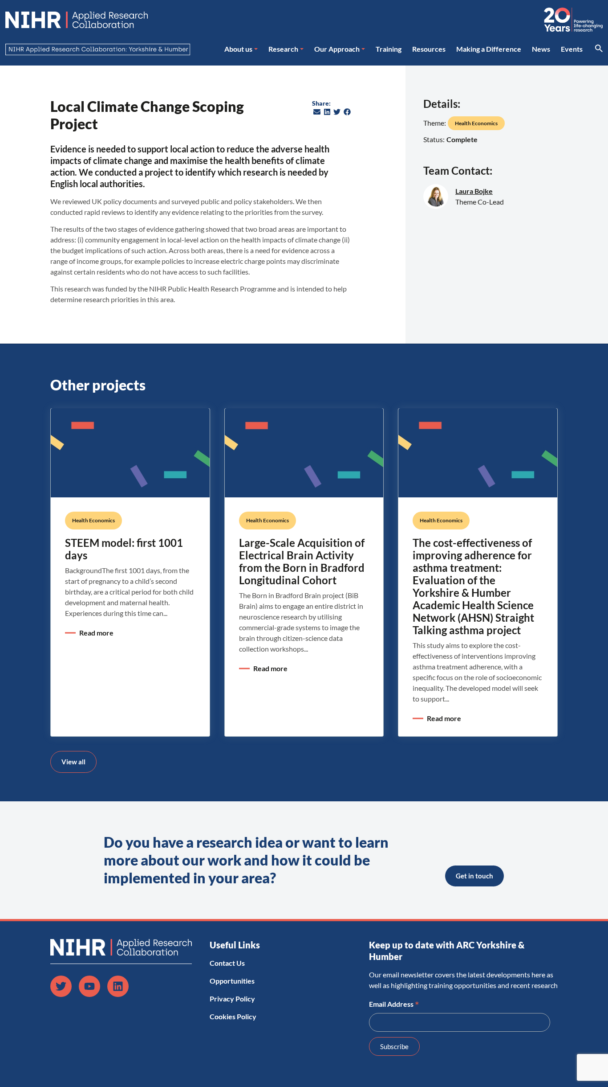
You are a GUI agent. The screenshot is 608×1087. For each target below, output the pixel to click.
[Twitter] (61, 986)
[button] (317, 111)
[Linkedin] (118, 986)
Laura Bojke (474, 191)
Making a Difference (488, 49)
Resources (429, 49)
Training (388, 49)
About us (238, 49)
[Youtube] (89, 986)
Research (283, 49)
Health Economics (476, 123)
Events (572, 49)
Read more (96, 632)
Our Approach (337, 49)
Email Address (394, 1003)
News (541, 49)
